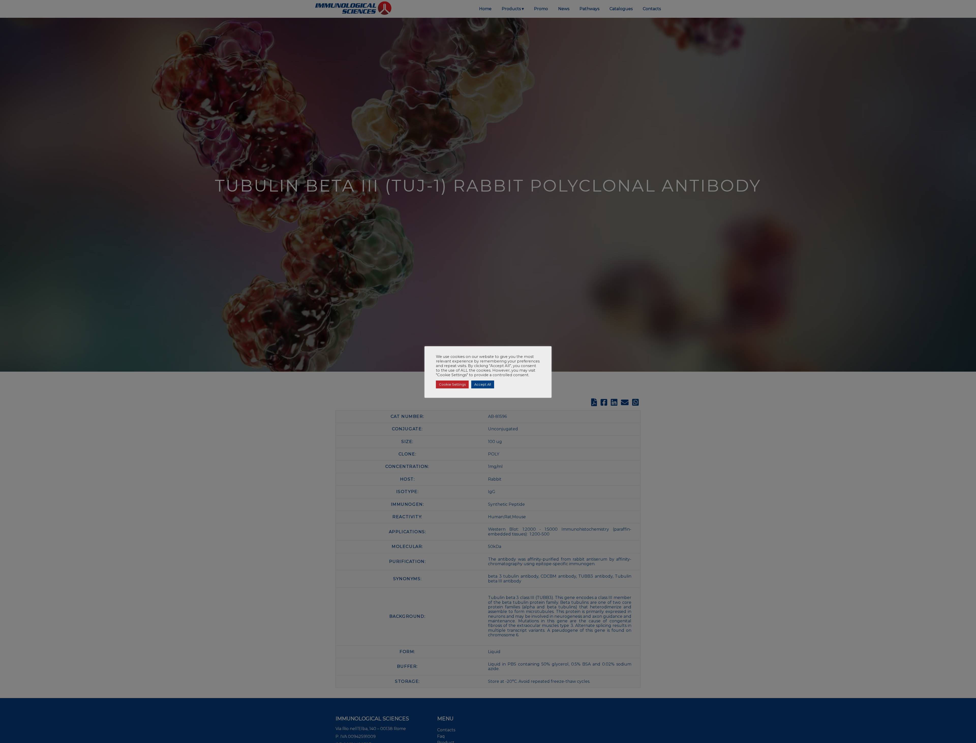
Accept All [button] (482, 384)
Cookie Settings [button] (452, 384)
